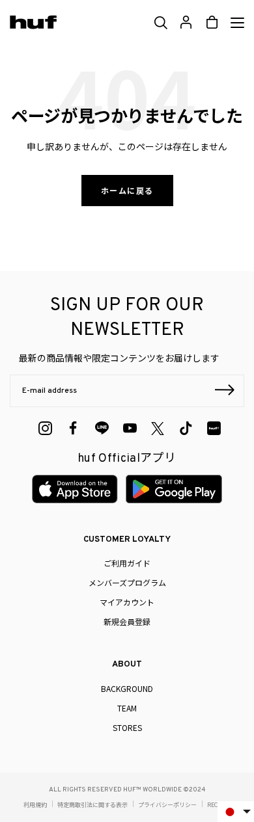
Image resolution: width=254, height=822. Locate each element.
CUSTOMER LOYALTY (127, 540)
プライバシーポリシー (167, 805)
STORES (127, 727)
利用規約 (35, 805)
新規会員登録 (127, 621)
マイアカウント (127, 601)
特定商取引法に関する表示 (92, 805)
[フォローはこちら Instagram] (45, 428)
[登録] (224, 391)
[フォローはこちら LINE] (102, 428)
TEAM (127, 707)
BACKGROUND (127, 688)
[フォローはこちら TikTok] (186, 428)
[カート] (212, 22)
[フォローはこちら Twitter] (157, 428)
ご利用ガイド (127, 562)
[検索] (160, 23)
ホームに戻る (127, 190)
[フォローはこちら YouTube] (130, 428)
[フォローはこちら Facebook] (73, 428)
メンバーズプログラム (127, 582)
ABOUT (127, 664)
